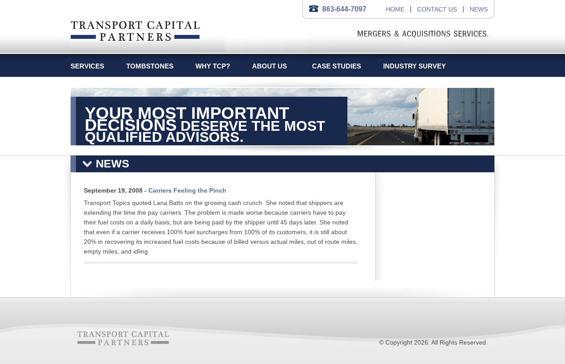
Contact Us (437, 9)
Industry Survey (414, 66)
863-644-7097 (344, 9)
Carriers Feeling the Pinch (187, 190)
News (479, 9)
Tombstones (149, 66)
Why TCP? (213, 66)
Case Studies (336, 66)
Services (87, 66)
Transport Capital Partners (135, 29)
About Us (269, 66)
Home (395, 9)
